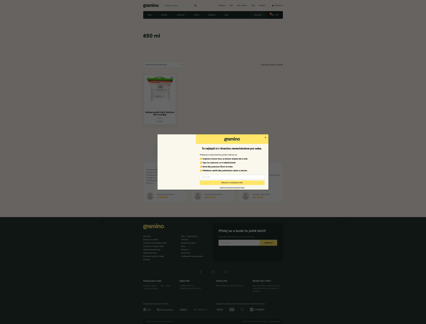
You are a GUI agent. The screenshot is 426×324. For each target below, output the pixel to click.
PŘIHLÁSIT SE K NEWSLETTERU (232, 183)
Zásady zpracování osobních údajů (232, 187)
